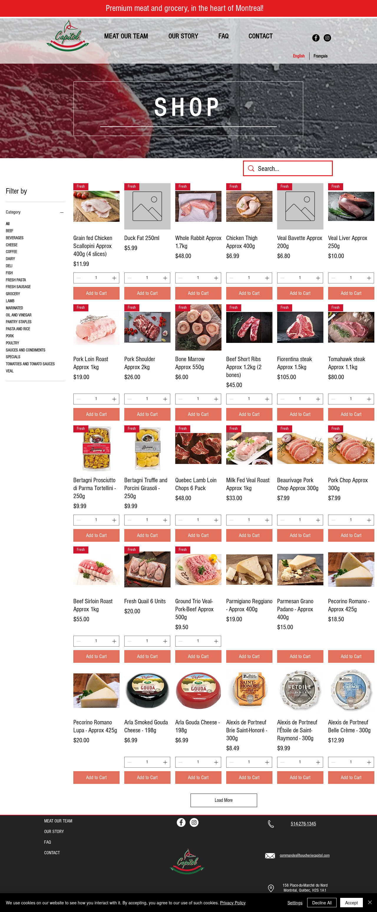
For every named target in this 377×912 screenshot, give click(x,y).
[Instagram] (327, 38)
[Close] (369, 902)
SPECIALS (13, 357)
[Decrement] (78, 278)
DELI (9, 266)
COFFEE (11, 252)
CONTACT (52, 852)
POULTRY (12, 343)
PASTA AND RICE (18, 329)
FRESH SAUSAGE (18, 287)
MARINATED (14, 308)
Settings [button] (294, 903)
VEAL (10, 371)
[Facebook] (316, 38)
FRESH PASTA (16, 280)
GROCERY (13, 294)
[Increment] (114, 278)
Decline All (322, 903)
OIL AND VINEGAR (19, 315)
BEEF (9, 231)
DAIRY (10, 259)
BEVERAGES (15, 238)
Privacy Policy (233, 903)
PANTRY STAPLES (19, 322)
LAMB (10, 301)
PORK (10, 336)
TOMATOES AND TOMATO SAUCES (30, 364)
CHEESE (11, 245)
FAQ (47, 842)
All (8, 224)
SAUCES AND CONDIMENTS (25, 350)
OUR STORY (54, 831)
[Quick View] (249, 569)
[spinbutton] (96, 278)
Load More (224, 800)
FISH (9, 273)
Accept (351, 903)
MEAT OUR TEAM (58, 821)
